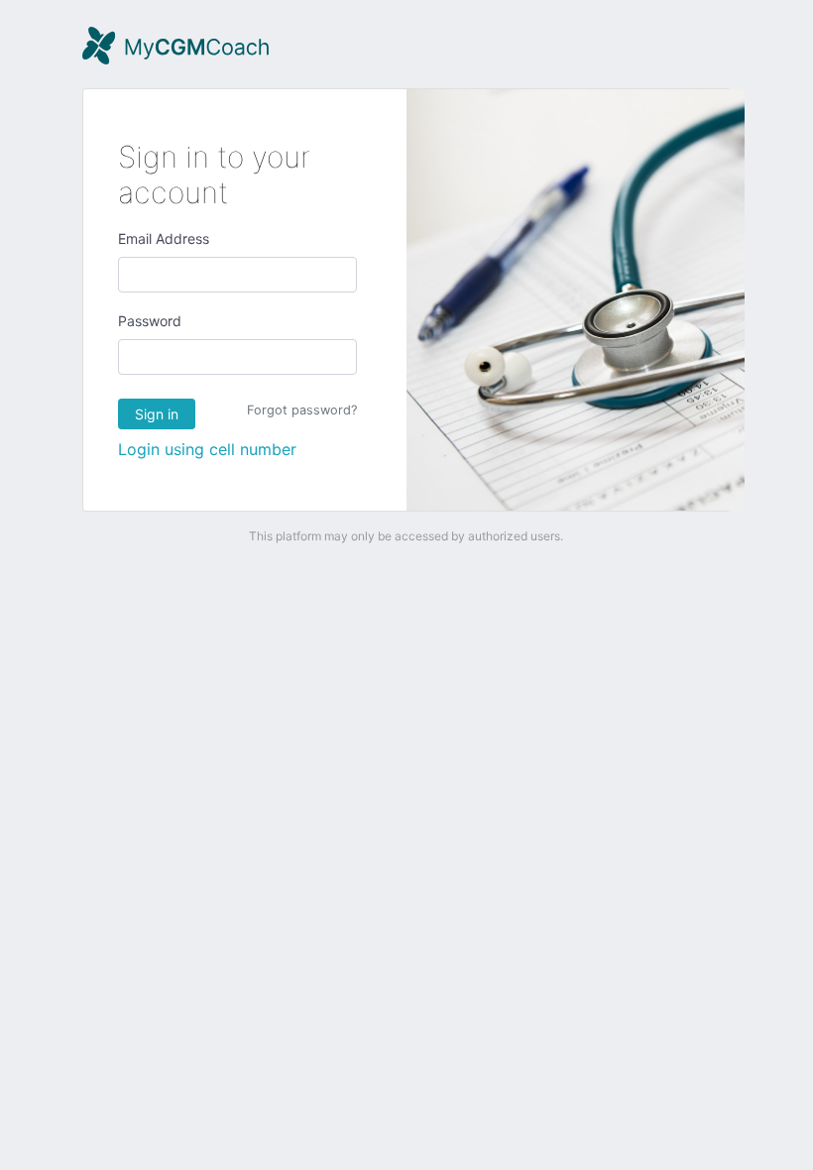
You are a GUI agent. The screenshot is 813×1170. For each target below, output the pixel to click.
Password (149, 320)
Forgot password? (302, 410)
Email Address (163, 238)
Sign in (156, 414)
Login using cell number (207, 449)
